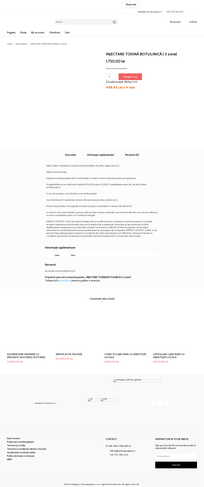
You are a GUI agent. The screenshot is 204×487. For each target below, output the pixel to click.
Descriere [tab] (70, 154)
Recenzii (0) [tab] (132, 154)
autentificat (65, 280)
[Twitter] (166, 403)
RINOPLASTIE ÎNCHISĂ (69, 354)
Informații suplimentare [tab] (100, 154)
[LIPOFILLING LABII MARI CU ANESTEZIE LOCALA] (175, 328)
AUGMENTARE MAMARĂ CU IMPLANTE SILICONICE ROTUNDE (26, 356)
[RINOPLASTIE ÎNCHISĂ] (78, 328)
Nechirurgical (21, 44)
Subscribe (176, 465)
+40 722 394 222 (174, 11)
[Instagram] (194, 11)
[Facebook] (188, 11)
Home (9, 44)
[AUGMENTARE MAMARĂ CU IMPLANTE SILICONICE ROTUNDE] (29, 328)
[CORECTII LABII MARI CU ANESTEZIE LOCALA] (126, 328)
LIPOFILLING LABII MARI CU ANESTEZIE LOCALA (169, 356)
